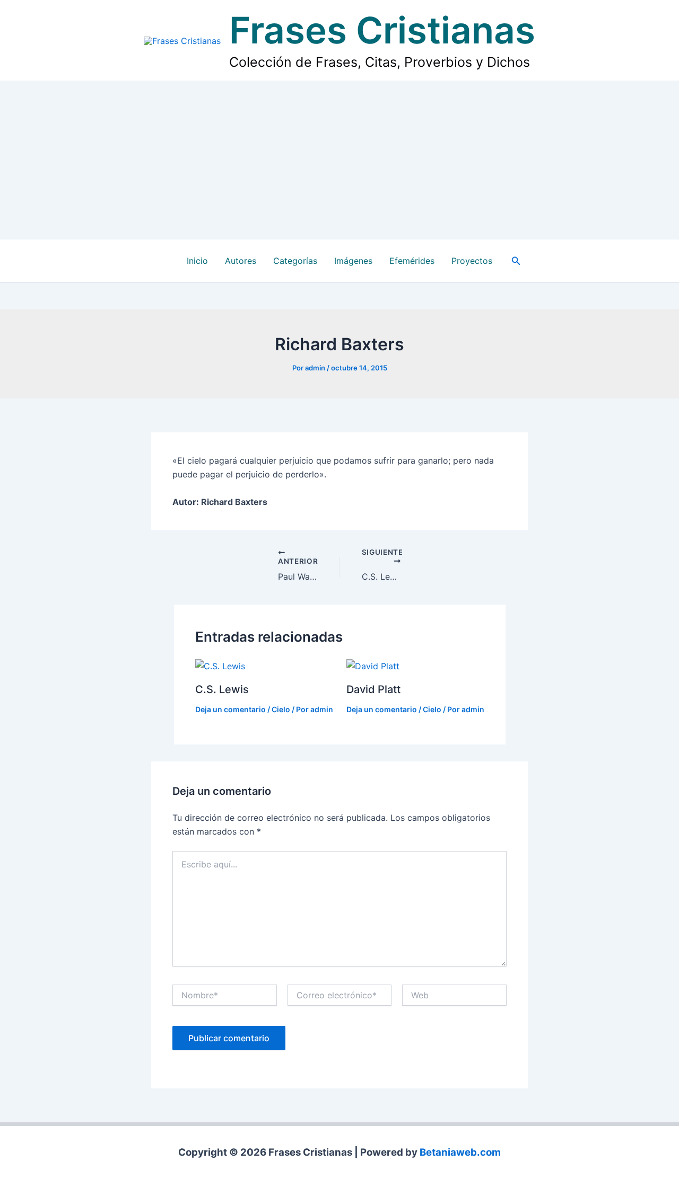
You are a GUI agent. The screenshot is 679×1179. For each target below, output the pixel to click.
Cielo (281, 709)
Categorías (295, 260)
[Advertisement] (339, 160)
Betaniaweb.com (460, 1152)
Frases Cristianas (382, 30)
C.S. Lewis (222, 689)
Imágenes (353, 260)
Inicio (197, 260)
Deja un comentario (230, 709)
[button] (516, 261)
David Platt (373, 689)
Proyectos (471, 260)
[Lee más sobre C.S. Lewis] (220, 665)
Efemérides (411, 260)
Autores (240, 260)
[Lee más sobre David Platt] (372, 665)
